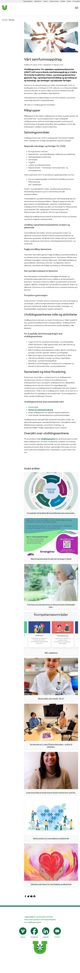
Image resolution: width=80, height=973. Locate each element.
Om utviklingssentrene (32, 922)
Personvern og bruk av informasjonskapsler (40, 919)
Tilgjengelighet (27, 1)
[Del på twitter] (28, 897)
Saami (69, 1)
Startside (5, 20)
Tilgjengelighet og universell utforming (38, 917)
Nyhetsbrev (37, 1)
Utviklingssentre (48, 439)
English (63, 1)
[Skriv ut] (34, 897)
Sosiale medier (54, 1)
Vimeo (45, 1)
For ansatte (76, 1)
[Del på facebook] (25, 897)
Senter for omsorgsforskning (40, 410)
